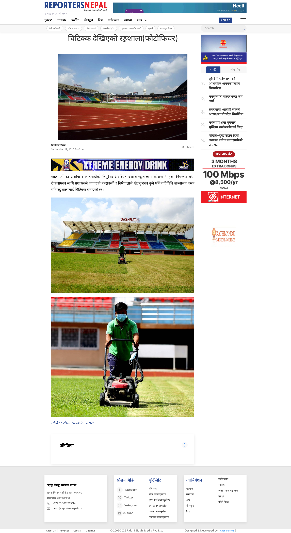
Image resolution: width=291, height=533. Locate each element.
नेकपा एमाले (91, 28)
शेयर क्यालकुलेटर (157, 494)
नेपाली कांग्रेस (108, 28)
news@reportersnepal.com (68, 508)
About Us (51, 530)
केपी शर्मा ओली (54, 28)
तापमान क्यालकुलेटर (159, 517)
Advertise (64, 530)
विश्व (100, 20)
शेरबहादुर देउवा (166, 28)
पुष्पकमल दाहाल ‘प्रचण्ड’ (131, 28)
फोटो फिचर (223, 502)
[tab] (213, 70)
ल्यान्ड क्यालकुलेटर (158, 506)
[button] (243, 20)
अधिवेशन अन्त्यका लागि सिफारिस (224, 84)
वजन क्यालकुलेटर (158, 512)
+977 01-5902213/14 (64, 503)
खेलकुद (88, 20)
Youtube (128, 513)
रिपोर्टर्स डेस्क (58, 146)
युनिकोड (153, 489)
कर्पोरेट (75, 20)
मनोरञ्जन (113, 20)
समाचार (61, 20)
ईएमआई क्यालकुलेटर (159, 500)
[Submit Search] (243, 28)
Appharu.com (227, 530)
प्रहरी (150, 28)
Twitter (128, 498)
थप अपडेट (223, 154)
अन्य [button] (139, 20)
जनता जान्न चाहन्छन (228, 491)
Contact (77, 530)
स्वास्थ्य (128, 20)
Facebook (131, 490)
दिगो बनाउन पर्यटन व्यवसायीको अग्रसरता (226, 140)
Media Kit (90, 530)
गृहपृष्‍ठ (48, 20)
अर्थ (188, 500)
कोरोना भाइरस (73, 28)
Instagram (131, 505)
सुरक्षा (221, 496)
